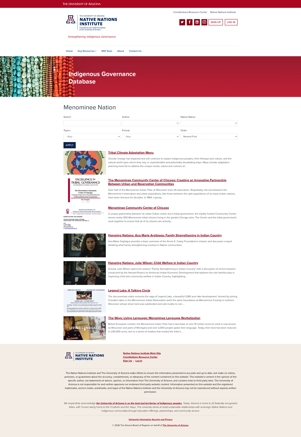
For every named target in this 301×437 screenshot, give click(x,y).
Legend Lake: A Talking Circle (129, 290)
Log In (231, 22)
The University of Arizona (175, 425)
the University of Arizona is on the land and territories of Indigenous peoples (139, 403)
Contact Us (135, 51)
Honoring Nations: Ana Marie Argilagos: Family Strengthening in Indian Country (165, 235)
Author (125, 117)
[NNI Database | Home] (90, 27)
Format (126, 130)
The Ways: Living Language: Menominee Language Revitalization (154, 318)
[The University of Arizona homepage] (84, 4)
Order (184, 130)
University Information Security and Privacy (150, 419)
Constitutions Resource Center (190, 12)
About (120, 51)
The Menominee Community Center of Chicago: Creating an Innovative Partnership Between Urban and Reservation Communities (167, 182)
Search (67, 117)
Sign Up (216, 22)
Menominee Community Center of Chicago (138, 208)
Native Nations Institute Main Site (142, 353)
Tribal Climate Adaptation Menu (131, 153)
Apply (70, 145)
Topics (66, 130)
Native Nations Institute (223, 12)
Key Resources (86, 51)
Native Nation (188, 117)
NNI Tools (106, 51)
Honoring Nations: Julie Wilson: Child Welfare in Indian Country (153, 263)
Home (69, 51)
